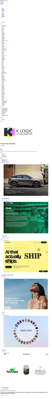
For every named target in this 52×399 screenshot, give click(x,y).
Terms (10, 390)
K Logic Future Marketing (5, 237)
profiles (3, 10)
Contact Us (4, 390)
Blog (11, 390)
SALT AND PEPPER (5, 389)
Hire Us (1, 149)
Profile (2, 1)
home (2, 12)
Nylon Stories (4, 236)
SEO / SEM (3, 160)
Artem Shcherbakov (5, 387)
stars (2, 14)
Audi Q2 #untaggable (5, 198)
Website (2, 2)
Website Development (5, 159)
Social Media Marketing (5, 161)
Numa (3, 312)
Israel (3, 145)
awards (3, 13)
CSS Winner (2, 3)
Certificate (14, 390)
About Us (1, 390)
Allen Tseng (3, 351)
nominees (3, 9)
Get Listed (3, 22)
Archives (7, 390)
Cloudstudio (3, 276)
